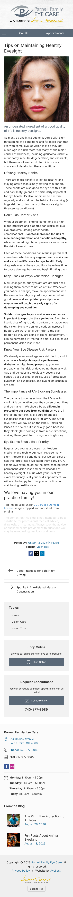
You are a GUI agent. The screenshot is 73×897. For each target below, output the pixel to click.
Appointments (55, 33)
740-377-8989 (24, 750)
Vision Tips (43, 546)
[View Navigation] (5, 33)
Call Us (23, 33)
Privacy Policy (21, 870)
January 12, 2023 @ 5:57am (43, 542)
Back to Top (36, 888)
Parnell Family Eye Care (46, 862)
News (15, 615)
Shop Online (39, 662)
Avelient (55, 870)
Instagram (12, 766)
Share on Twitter (36, 553)
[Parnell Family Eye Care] (36, 14)
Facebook (6, 766)
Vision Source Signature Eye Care (36, 879)
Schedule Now (39, 700)
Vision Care (19, 621)
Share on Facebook (31, 553)
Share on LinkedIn (42, 553)
